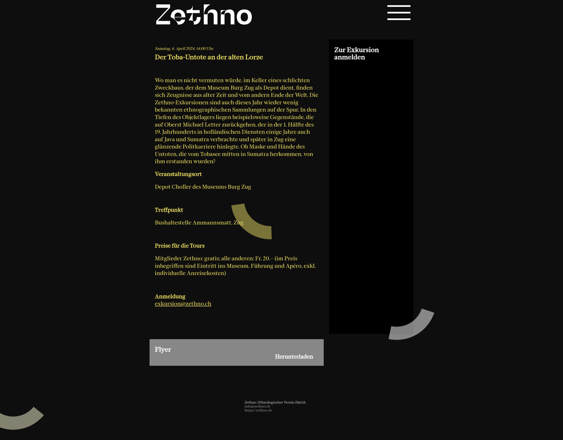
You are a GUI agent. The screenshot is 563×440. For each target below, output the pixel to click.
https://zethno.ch (258, 410)
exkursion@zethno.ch (183, 303)
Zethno (204, 17)
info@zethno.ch (257, 406)
